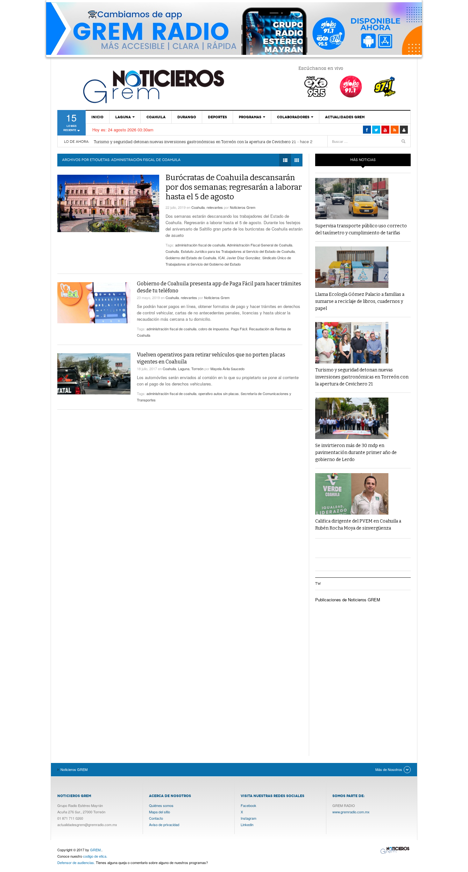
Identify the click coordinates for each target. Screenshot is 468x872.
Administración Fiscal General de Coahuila (259, 244)
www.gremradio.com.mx (351, 811)
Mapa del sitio (159, 811)
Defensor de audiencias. (76, 862)
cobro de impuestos (213, 328)
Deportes (217, 117)
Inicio (97, 117)
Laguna (123, 117)
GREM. (96, 849)
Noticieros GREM (153, 86)
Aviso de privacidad (164, 824)
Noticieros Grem (242, 207)
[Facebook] (367, 130)
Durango (186, 117)
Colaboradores (293, 117)
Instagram (248, 818)
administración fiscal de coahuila (200, 244)
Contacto (156, 818)
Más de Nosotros (388, 769)
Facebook (248, 805)
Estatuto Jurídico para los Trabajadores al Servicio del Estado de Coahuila (238, 251)
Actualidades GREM (345, 117)
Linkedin (247, 824)
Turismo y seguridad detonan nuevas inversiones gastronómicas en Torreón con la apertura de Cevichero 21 (195, 141)
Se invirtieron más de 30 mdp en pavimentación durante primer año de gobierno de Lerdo (356, 452)
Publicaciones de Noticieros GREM (347, 600)
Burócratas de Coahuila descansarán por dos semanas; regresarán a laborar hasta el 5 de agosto (234, 187)
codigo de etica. (95, 856)
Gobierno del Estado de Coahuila (191, 257)
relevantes (215, 207)
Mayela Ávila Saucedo (227, 368)
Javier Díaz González (243, 257)
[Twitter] (376, 130)
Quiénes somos (161, 805)
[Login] (404, 130)
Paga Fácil (239, 328)
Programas (250, 117)
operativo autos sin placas (218, 393)
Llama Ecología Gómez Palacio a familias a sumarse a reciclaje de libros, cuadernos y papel (359, 301)
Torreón (197, 368)
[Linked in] (385, 130)
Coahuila (156, 117)
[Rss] (395, 130)
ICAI (221, 257)
